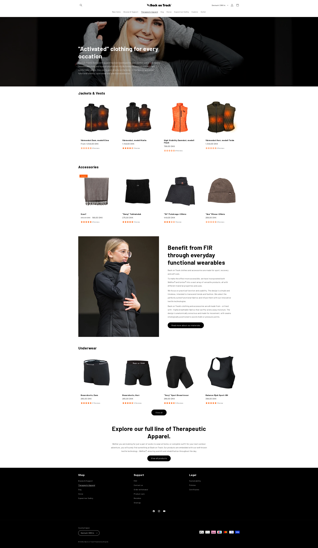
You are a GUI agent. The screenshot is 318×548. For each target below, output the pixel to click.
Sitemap (137, 503)
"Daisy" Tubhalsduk (131, 214)
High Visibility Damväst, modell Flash (179, 141)
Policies (192, 485)
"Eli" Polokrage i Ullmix (175, 214)
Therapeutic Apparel (86, 485)
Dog (79, 489)
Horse (80, 494)
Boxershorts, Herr (130, 395)
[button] (81, 5)
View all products (159, 458)
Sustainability (195, 481)
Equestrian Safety (85, 498)
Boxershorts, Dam (89, 395)
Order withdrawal (141, 489)
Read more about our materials (185, 325)
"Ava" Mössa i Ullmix (215, 214)
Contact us (138, 485)
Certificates (194, 489)
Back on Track (89, 542)
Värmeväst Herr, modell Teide (220, 140)
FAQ (135, 481)
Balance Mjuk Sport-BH (217, 395)
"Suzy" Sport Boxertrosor (176, 395)
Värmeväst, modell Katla (134, 140)
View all (159, 412)
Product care (139, 494)
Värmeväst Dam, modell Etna (95, 140)
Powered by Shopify (101, 542)
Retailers (137, 498)
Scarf (83, 214)
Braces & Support (85, 481)
